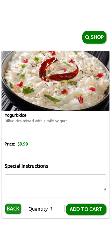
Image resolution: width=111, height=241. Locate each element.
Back (13, 208)
